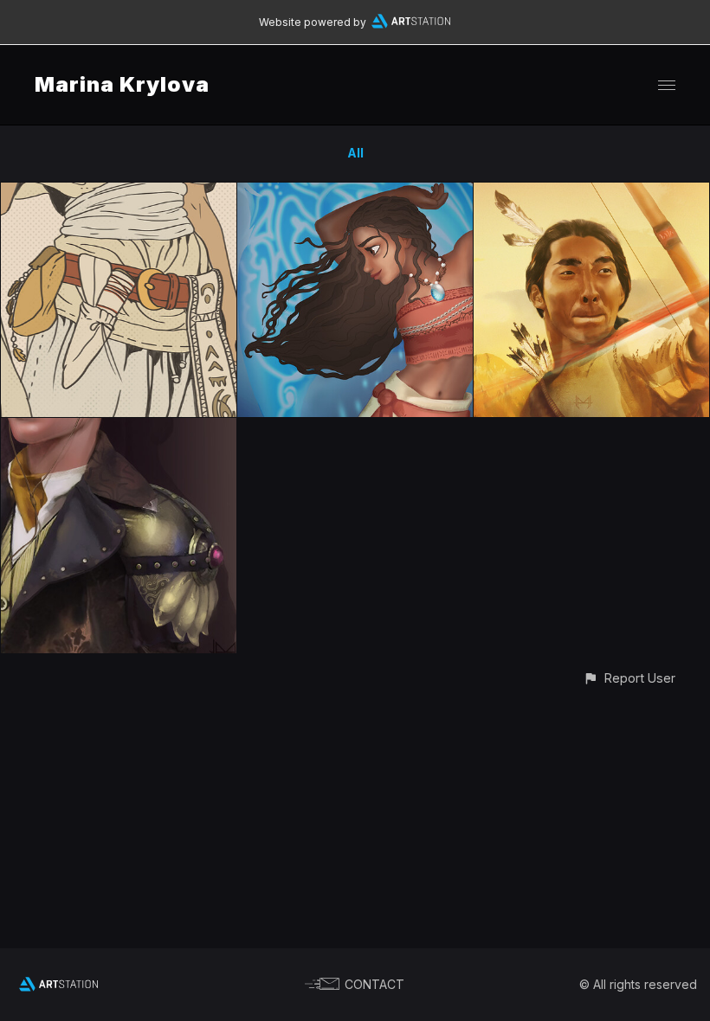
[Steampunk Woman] (118, 428)
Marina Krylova (122, 84)
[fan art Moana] (355, 192)
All (355, 152)
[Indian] (591, 192)
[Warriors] (118, 192)
